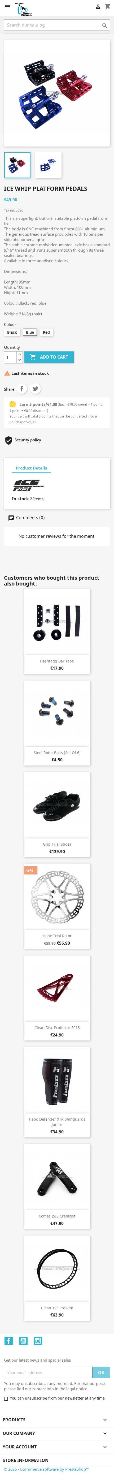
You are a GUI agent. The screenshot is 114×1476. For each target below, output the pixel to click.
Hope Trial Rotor (57, 935)
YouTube (23, 1341)
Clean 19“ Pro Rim (57, 1307)
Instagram (38, 1341)
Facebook (9, 1341)
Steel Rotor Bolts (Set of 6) (57, 752)
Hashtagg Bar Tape (57, 661)
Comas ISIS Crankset (57, 1216)
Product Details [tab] (31, 468)
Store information (26, 1460)
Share (21, 388)
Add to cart (49, 357)
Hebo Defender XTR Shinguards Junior (57, 1122)
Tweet (35, 388)
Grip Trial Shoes (57, 844)
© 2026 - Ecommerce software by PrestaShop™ (46, 1469)
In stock (20, 498)
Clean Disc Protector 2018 (57, 1027)
